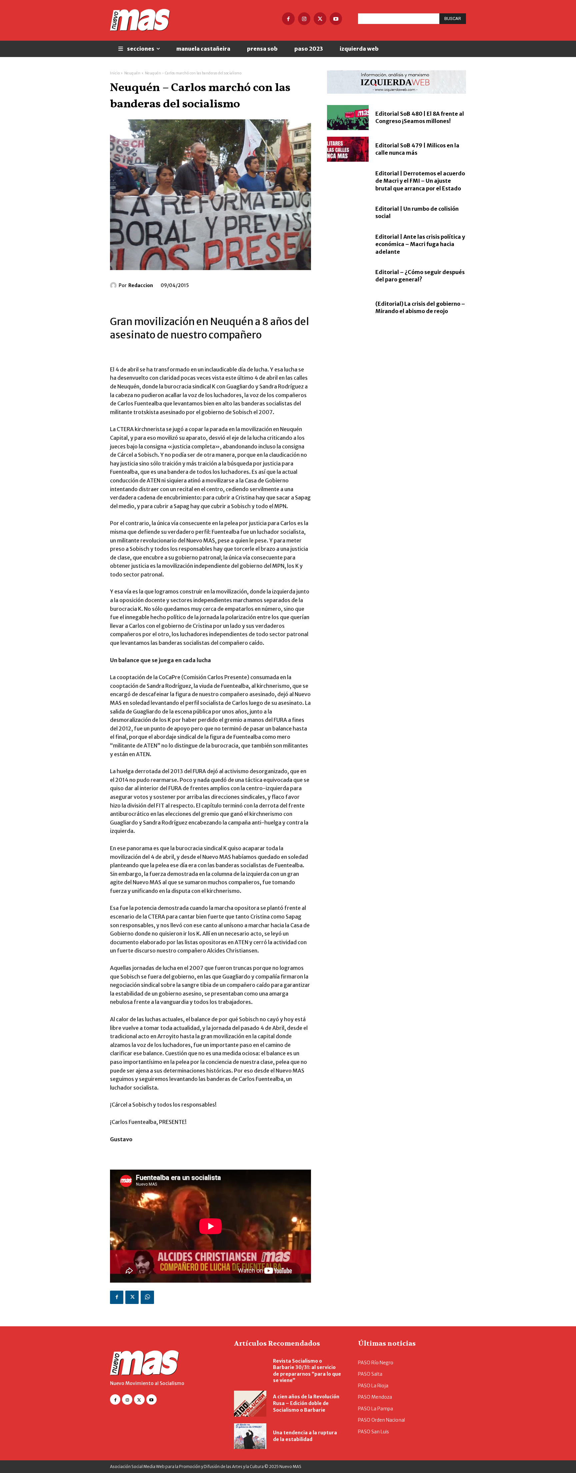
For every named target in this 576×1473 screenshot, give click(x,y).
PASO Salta (370, 1374)
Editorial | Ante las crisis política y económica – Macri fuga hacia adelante (420, 244)
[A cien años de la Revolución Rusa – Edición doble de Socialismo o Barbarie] (250, 1404)
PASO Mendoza (375, 1397)
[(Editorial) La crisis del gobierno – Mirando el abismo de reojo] (348, 307)
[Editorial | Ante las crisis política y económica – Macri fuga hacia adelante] (348, 244)
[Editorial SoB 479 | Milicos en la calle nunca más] (348, 149)
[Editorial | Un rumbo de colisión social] (348, 212)
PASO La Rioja (373, 1386)
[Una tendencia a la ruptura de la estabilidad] (250, 1436)
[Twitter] (320, 18)
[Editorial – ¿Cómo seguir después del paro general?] (348, 275)
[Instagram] (304, 18)
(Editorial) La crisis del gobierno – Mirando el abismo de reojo (420, 307)
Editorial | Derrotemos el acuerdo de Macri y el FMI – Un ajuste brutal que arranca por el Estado (420, 181)
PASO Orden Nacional (381, 1420)
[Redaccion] (114, 285)
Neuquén (132, 73)
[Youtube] (336, 18)
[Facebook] (288, 18)
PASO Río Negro (375, 1363)
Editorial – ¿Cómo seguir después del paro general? (420, 276)
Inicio (115, 73)
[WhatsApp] (147, 1297)
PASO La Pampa (375, 1409)
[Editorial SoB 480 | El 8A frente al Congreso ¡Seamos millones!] (348, 117)
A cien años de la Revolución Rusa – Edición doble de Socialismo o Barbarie (306, 1403)
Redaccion (140, 285)
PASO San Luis (373, 1432)
